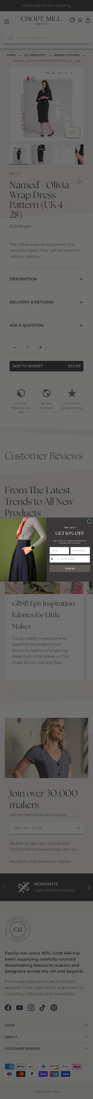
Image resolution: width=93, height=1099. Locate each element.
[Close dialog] (89, 521)
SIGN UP (69, 568)
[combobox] (55, 558)
